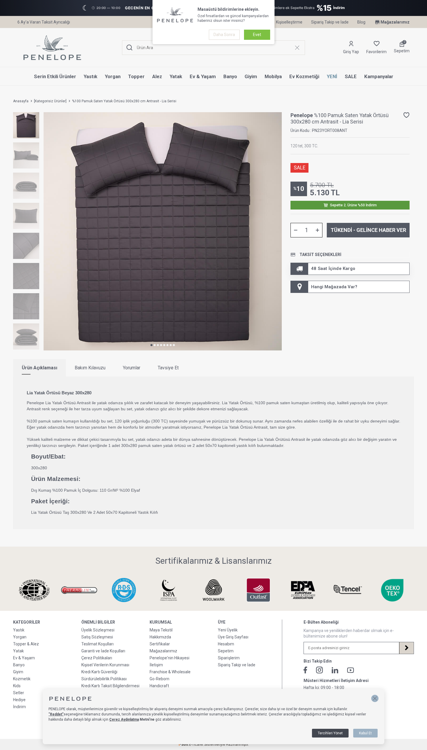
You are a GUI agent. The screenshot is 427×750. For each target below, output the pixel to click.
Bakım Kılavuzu (90, 367)
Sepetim (226, 651)
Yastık (90, 76)
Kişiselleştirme (289, 22)
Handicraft (159, 685)
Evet (257, 34)
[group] (163, 231)
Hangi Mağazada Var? (334, 286)
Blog (361, 22)
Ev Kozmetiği (304, 76)
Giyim (251, 76)
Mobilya (273, 76)
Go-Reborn (159, 678)
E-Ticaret (196, 744)
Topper (136, 76)
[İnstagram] (319, 670)
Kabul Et (365, 733)
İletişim (156, 665)
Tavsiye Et (168, 367)
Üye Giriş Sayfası (233, 637)
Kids (17, 685)
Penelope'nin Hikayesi (169, 658)
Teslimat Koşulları (97, 644)
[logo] (52, 48)
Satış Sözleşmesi (97, 637)
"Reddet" (56, 714)
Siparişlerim (229, 658)
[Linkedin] (335, 670)
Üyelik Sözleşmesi (97, 630)
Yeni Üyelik (228, 630)
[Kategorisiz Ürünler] (50, 101)
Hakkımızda (160, 637)
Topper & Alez (26, 644)
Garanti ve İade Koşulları (103, 651)
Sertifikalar (160, 644)
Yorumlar (131, 367)
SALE (351, 76)
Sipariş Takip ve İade (330, 22)
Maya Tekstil (161, 630)
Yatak (176, 76)
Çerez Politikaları (96, 658)
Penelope (302, 115)
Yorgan (113, 76)
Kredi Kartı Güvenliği (99, 672)
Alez (157, 76)
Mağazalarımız (395, 22)
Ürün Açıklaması (39, 367)
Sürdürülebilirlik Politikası (104, 678)
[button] (151, 345)
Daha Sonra (224, 34)
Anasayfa (20, 101)
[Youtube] (350, 670)
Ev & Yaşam (203, 76)
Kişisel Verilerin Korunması (105, 665)
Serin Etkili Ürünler (55, 76)
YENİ (332, 76)
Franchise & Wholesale (170, 672)
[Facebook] (305, 670)
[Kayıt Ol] (406, 648)
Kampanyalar (378, 76)
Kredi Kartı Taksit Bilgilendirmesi (110, 685)
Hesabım (226, 644)
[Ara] (129, 47)
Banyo (230, 76)
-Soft (183, 744)
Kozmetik (22, 678)
